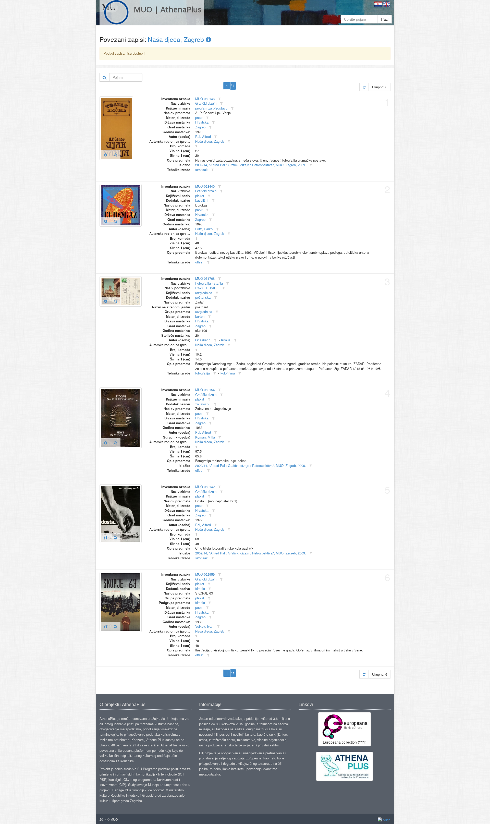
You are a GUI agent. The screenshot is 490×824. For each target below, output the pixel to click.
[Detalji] (106, 154)
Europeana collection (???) (344, 742)
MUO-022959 (205, 574)
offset (199, 262)
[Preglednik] (115, 154)
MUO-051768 (205, 278)
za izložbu (202, 404)
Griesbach (202, 339)
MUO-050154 (205, 389)
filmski (200, 588)
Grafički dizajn (205, 103)
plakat (199, 195)
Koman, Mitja (205, 437)
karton (199, 316)
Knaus (225, 339)
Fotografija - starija (209, 283)
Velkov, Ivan (204, 626)
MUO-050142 (205, 486)
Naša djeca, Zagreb (177, 39)
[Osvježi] (364, 87)
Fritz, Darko (204, 228)
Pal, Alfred (203, 136)
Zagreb (200, 127)
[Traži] (104, 77)
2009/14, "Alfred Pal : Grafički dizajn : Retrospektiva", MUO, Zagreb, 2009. (250, 164)
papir (198, 117)
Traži (384, 19)
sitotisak (201, 169)
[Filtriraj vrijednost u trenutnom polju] (219, 98)
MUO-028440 (205, 186)
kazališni (201, 200)
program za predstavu (211, 108)
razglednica (203, 292)
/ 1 (233, 85)
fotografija (202, 373)
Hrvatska (202, 122)
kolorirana (227, 373)
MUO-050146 (205, 98)
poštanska (203, 297)
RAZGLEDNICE (207, 287)
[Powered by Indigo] (384, 819)
